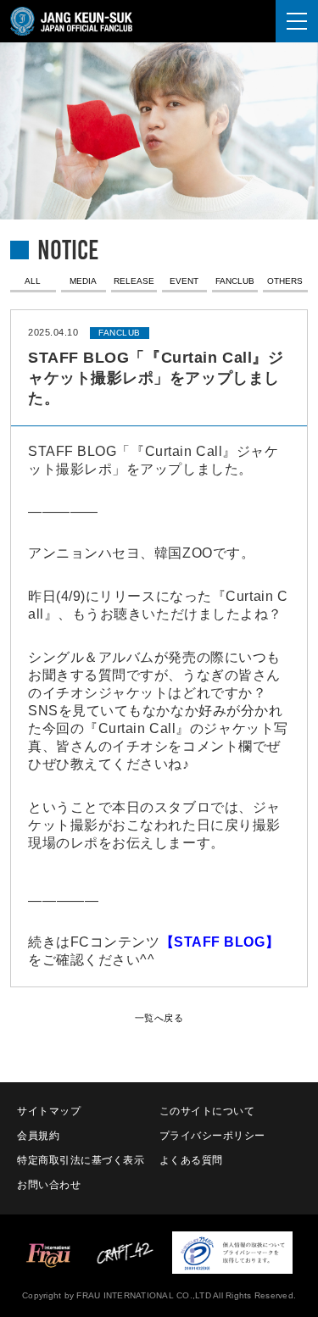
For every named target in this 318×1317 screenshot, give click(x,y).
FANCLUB (234, 281)
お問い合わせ (49, 1185)
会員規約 (38, 1136)
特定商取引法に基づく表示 (81, 1160)
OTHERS (285, 281)
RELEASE (134, 281)
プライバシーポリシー (212, 1136)
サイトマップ (49, 1111)
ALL (33, 281)
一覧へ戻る (159, 1018)
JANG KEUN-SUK (84, 21)
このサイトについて (207, 1111)
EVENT (184, 281)
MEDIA (83, 281)
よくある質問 (191, 1160)
